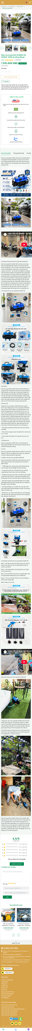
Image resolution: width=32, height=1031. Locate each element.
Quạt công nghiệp (6, 996)
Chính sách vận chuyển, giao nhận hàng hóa (13, 1009)
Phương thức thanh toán (7, 1007)
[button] (2, 48)
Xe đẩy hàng (4, 986)
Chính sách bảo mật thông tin (9, 1015)
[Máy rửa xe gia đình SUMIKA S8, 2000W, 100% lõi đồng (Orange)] (24, 915)
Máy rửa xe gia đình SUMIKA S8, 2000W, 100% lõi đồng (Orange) (24, 924)
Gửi (7, 897)
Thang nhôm (4, 982)
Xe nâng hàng (5, 997)
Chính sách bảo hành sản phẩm (9, 1011)
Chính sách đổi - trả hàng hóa (9, 1013)
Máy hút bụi (4, 988)
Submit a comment (17, 864)
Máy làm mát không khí (7, 994)
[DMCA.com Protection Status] (20, 1019)
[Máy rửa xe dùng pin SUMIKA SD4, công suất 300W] (8, 915)
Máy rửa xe (4, 990)
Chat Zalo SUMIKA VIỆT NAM (16, 142)
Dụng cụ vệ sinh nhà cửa (7, 992)
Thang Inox (4, 984)
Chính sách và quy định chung (9, 1005)
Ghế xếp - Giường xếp (7, 980)
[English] (26, 2)
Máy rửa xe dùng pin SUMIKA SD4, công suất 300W (8, 924)
